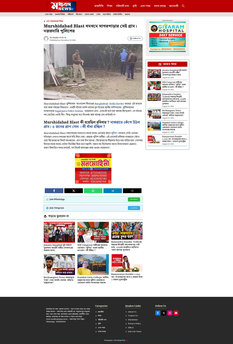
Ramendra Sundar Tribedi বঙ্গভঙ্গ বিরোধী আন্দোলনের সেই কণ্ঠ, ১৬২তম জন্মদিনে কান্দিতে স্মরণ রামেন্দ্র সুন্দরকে (126, 246)
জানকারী (173, 6)
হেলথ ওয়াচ (89, 14)
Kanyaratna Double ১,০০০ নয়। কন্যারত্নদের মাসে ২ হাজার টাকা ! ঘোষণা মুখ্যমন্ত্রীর (127, 277)
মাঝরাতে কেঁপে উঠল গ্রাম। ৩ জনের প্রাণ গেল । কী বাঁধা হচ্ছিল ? (92, 124)
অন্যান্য (127, 14)
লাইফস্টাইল (117, 14)
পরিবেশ (70, 14)
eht (127, 340)
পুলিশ (114, 133)
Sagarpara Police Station (69, 111)
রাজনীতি (99, 6)
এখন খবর (48, 14)
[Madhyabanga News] (61, 6)
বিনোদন (79, 14)
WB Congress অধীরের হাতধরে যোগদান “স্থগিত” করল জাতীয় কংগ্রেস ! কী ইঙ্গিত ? (92, 247)
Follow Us (137, 38)
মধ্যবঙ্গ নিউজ (60, 14)
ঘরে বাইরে (107, 14)
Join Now (134, 199)
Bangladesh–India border (109, 104)
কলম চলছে (160, 6)
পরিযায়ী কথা (122, 6)
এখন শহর (145, 6)
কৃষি (135, 6)
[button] (183, 6)
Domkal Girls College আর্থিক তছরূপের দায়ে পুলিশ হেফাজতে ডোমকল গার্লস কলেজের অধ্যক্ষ (92, 280)
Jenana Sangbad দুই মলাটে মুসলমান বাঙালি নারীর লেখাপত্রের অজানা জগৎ (58, 247)
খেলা (98, 14)
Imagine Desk (58, 37)
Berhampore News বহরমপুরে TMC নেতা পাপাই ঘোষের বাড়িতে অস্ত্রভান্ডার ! (59, 280)
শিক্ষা (109, 6)
